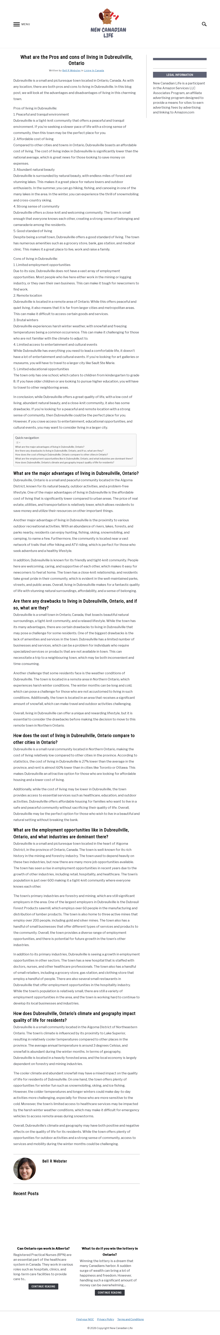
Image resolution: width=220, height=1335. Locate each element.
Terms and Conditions (130, 1319)
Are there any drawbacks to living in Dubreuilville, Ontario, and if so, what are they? (59, 450)
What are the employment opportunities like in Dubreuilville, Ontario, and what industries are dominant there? (74, 458)
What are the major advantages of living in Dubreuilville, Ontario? (49, 446)
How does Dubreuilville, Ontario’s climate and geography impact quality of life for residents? (64, 462)
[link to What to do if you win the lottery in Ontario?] (110, 1221)
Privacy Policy (105, 1319)
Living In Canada (94, 70)
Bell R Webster (71, 70)
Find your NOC (85, 1319)
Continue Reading (43, 1286)
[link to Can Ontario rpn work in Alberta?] (43, 1221)
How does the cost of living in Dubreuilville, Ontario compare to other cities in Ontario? (61, 454)
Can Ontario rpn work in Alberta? (43, 1248)
